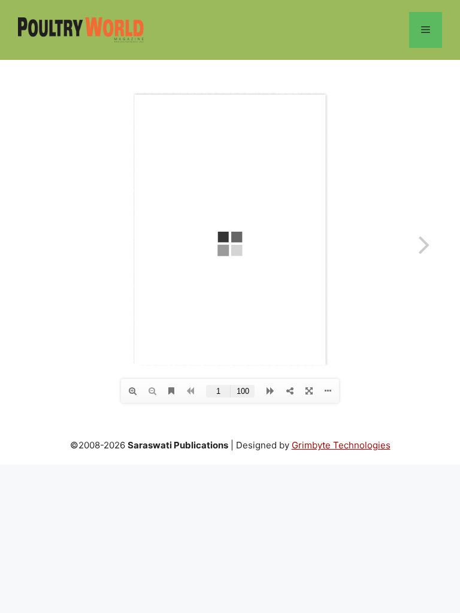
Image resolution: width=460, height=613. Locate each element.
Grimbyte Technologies (341, 445)
